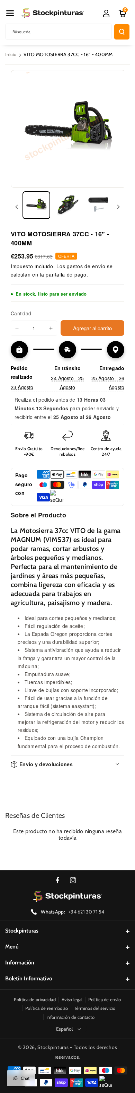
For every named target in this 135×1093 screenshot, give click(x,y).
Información (19, 962)
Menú (12, 946)
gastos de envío (86, 266)
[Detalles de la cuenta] (106, 13)
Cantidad (21, 313)
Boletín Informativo (28, 978)
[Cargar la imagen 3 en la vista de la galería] (98, 205)
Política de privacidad (35, 999)
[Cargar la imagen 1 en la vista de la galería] (36, 205)
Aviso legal (72, 999)
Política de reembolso (46, 1008)
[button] (10, 13)
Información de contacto (70, 1017)
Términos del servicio (95, 1008)
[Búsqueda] (121, 32)
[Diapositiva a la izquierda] (16, 207)
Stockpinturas (21, 930)
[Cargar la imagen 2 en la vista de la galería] (67, 205)
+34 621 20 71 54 (87, 912)
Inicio (11, 54)
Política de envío (104, 999)
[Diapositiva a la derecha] (118, 207)
